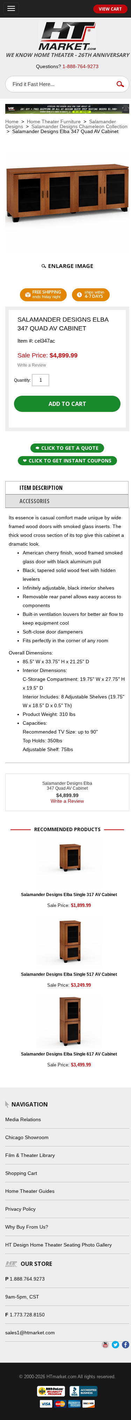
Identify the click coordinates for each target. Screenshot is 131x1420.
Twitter (115, 1344)
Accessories (35, 501)
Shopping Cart (21, 1173)
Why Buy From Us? (26, 1227)
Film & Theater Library (30, 1155)
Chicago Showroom (27, 1137)
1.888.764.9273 (27, 1279)
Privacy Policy (20, 1209)
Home (12, 121)
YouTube (105, 1344)
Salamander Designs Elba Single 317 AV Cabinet (69, 894)
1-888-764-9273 (81, 66)
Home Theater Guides (29, 1191)
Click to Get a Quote (70, 448)
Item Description (41, 488)
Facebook (125, 1344)
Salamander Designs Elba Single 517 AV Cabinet (69, 974)
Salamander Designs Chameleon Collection (79, 126)
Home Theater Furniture (54, 121)
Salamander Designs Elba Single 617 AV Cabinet (69, 1054)
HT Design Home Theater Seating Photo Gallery (58, 1245)
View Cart (110, 9)
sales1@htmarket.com (30, 1332)
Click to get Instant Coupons (70, 460)
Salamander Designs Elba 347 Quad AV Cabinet (67, 786)
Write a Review (31, 365)
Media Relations (23, 1119)
